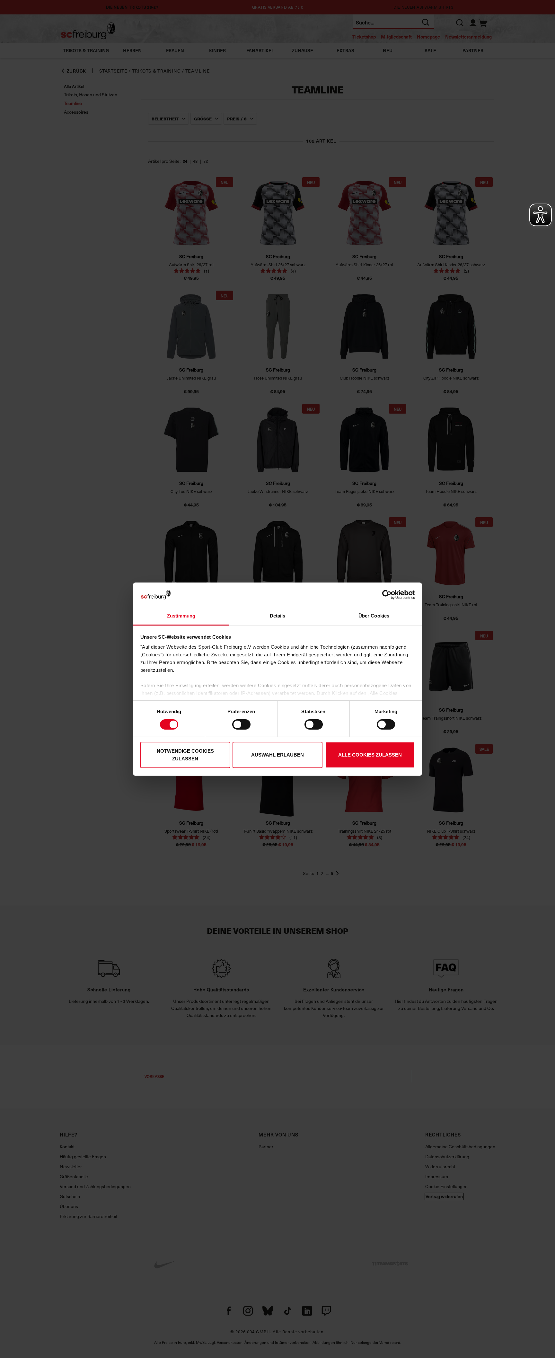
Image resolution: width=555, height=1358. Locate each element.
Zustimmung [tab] (181, 615)
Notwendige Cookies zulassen (185, 754)
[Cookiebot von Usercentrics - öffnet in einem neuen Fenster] (387, 595)
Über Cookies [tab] (373, 615)
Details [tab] (278, 615)
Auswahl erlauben (277, 755)
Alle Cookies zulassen (370, 755)
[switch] (241, 724)
